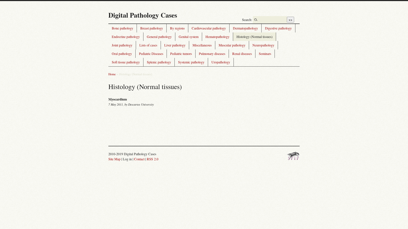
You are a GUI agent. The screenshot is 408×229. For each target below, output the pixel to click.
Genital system (188, 36)
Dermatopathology (245, 28)
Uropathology (220, 62)
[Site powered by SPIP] (293, 159)
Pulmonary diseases (212, 53)
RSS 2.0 (152, 159)
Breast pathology (151, 28)
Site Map (114, 159)
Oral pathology (122, 53)
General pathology (159, 36)
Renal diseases (242, 53)
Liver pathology (175, 45)
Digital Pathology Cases (142, 15)
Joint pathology (122, 45)
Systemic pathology (191, 62)
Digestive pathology (278, 28)
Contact (139, 159)
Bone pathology (122, 28)
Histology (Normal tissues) (254, 36)
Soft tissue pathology (126, 62)
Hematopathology (217, 36)
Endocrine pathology (126, 36)
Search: (247, 19)
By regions (177, 28)
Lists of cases (148, 45)
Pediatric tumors (181, 53)
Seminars (265, 53)
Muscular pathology (232, 45)
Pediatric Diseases (151, 53)
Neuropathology (263, 45)
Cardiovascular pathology (209, 28)
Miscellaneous (202, 45)
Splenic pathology (159, 62)
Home (112, 74)
